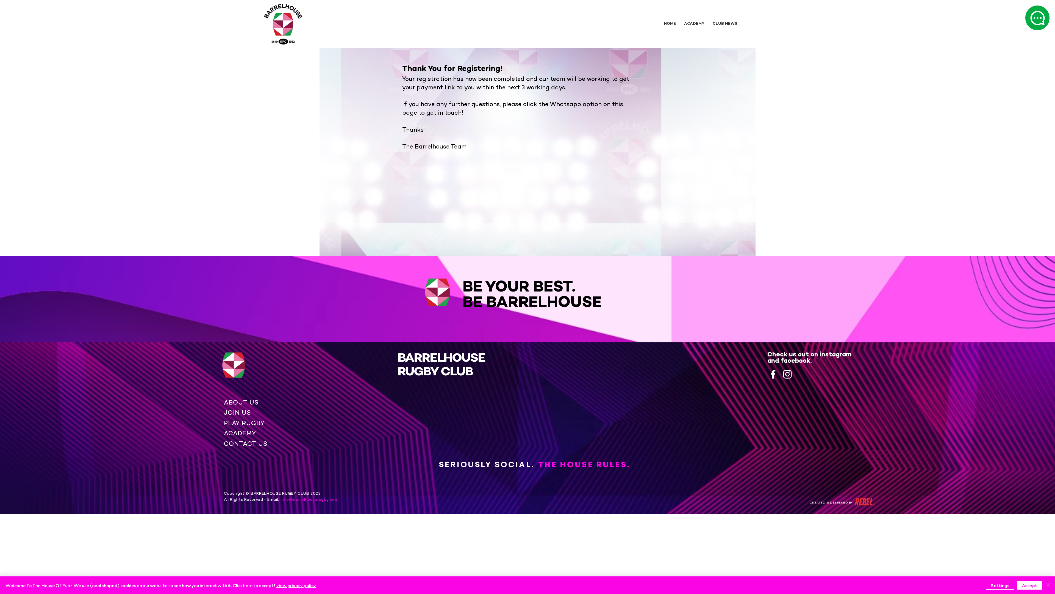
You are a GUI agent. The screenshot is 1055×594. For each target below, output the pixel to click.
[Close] (1048, 585)
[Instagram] (787, 374)
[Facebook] (773, 374)
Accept (1029, 585)
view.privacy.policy (296, 585)
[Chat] (1037, 18)
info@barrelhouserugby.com (308, 499)
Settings (1000, 585)
